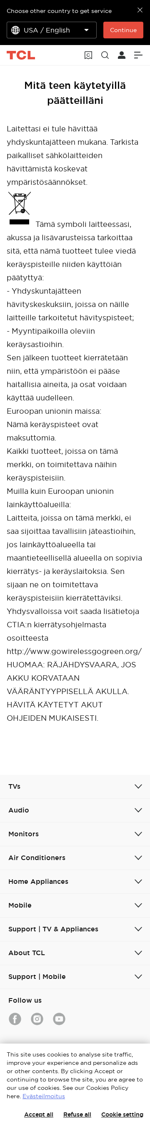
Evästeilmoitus (43, 1096)
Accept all (38, 1114)
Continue (123, 30)
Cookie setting (122, 1114)
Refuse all (77, 1114)
